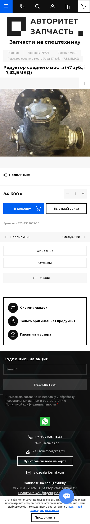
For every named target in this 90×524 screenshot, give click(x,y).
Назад (45, 278)
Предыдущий (20, 236)
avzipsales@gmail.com (49, 472)
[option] (45, 123)
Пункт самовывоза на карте (45, 461)
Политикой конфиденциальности (56, 508)
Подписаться (45, 385)
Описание (45, 251)
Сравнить (84, 83)
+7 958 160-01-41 (48, 437)
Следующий (71, 236)
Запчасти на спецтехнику (45, 42)
